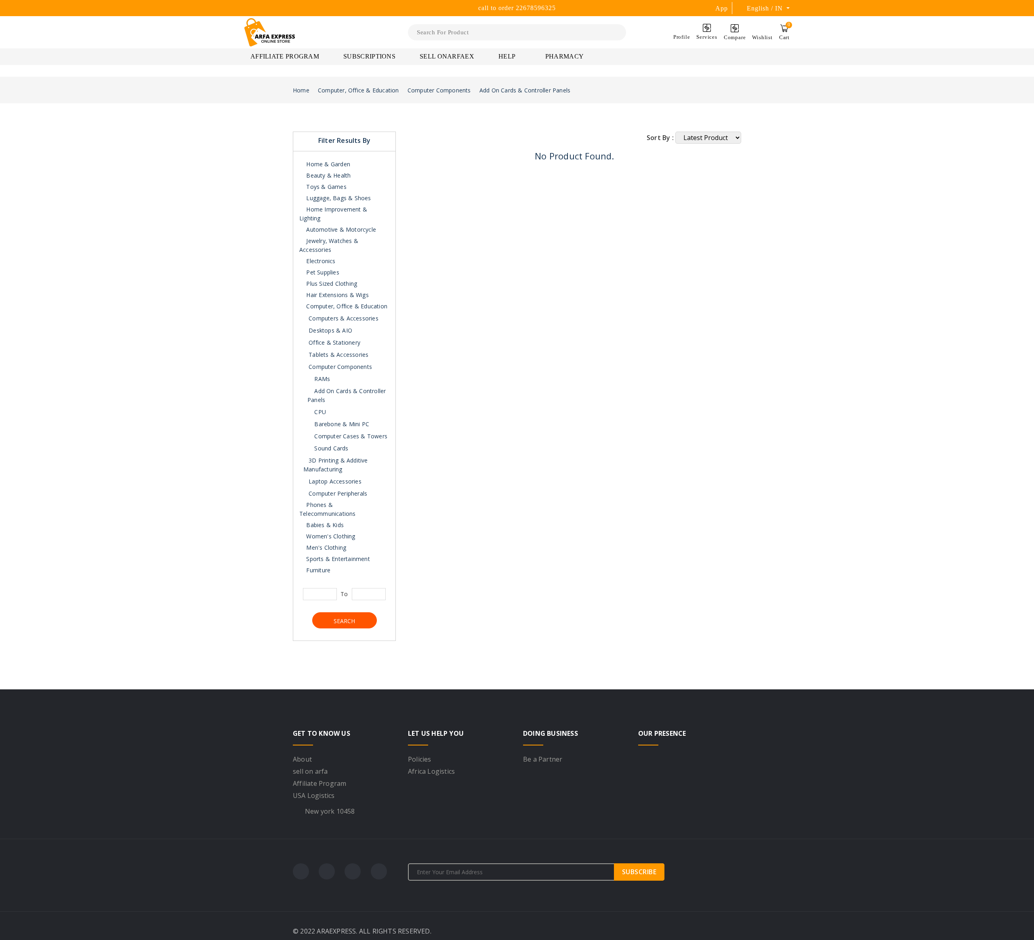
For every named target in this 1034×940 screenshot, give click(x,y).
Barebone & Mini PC (341, 424)
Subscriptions (369, 56)
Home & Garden (327, 164)
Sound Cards (330, 448)
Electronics (320, 261)
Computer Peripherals (338, 493)
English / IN (766, 8)
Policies (419, 759)
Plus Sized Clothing (331, 283)
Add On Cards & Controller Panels (524, 90)
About (302, 759)
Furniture (317, 570)
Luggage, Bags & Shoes (338, 198)
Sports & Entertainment (337, 559)
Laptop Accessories (335, 481)
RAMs (321, 379)
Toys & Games (326, 187)
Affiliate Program (284, 56)
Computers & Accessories (343, 318)
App (721, 8)
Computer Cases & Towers (350, 436)
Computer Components (439, 90)
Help (507, 56)
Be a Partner (542, 759)
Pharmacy (564, 56)
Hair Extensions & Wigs (337, 295)
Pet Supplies (322, 272)
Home (301, 90)
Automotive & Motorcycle (340, 229)
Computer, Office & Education (358, 90)
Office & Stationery (334, 342)
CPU (319, 412)
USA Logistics (314, 795)
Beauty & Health (328, 175)
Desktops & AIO (330, 330)
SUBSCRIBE (639, 871)
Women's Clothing (330, 536)
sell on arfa (310, 771)
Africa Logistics (431, 771)
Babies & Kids (324, 525)
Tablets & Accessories (338, 354)
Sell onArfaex (447, 56)
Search (344, 621)
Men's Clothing (325, 547)
